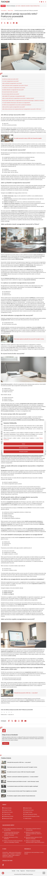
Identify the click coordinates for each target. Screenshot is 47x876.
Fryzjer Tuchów (7, 814)
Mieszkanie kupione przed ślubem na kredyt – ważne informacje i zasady (23, 781)
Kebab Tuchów (28, 818)
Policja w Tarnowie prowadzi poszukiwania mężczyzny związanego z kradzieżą (13, 841)
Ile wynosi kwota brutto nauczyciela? (10, 91)
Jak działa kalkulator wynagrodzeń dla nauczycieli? (13, 89)
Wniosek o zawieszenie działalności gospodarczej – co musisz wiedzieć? (22, 776)
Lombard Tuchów (7, 810)
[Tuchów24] (5, 2)
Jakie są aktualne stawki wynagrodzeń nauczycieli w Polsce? (15, 85)
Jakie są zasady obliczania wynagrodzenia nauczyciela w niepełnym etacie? (18, 98)
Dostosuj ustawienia (23, 447)
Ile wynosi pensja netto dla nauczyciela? (10, 94)
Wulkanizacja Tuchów (8, 816)
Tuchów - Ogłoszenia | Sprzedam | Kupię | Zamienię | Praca (28, 5)
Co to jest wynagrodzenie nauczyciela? (10, 81)
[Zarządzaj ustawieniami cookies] (3, 873)
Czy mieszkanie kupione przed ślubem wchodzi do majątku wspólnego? (22, 786)
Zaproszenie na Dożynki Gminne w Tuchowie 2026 (33, 829)
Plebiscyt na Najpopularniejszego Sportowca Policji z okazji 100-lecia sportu (35, 841)
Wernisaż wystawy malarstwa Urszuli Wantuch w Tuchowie (34, 838)
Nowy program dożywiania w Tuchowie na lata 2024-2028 (13, 829)
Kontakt (26, 853)
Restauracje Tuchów (8, 818)
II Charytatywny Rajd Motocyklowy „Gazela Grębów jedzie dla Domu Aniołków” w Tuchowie (11, 834)
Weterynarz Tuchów (8, 812)
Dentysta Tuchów (8, 808)
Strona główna (3, 10)
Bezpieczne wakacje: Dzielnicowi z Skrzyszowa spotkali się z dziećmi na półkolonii (33, 834)
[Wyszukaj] (43, 2)
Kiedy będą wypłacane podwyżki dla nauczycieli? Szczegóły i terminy (29, 339)
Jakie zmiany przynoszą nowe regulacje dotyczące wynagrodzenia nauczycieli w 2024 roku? (21, 109)
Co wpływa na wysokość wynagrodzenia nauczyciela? (13, 87)
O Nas (18, 870)
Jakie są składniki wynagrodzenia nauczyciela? (12, 83)
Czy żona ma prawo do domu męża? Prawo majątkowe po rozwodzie (22, 791)
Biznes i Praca (10, 10)
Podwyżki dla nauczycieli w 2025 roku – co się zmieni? (26, 692)
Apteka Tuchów (28, 808)
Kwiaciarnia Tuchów (29, 810)
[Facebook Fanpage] (39, 2)
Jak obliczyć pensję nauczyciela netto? (10, 79)
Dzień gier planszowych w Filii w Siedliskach (11, 838)
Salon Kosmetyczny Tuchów (31, 814)
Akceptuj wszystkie (23, 451)
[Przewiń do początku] (44, 873)
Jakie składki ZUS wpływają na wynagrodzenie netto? (13, 96)
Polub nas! (5, 743)
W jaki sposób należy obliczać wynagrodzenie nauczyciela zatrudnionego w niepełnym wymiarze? (23, 100)
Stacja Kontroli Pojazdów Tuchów (32, 816)
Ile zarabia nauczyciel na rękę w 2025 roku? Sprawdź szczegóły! (28, 138)
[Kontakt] (41, 2)
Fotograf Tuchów (28, 812)
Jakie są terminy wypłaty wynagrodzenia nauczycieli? (13, 106)
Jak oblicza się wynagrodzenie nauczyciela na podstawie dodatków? (16, 104)
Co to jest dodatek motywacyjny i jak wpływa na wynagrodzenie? (16, 102)
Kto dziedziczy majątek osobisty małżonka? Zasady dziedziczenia (21, 795)
